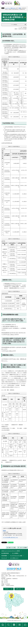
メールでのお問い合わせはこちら (10, 537)
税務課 (20, 8)
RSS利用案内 (4, 555)
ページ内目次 (14, 24)
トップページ (7, 8)
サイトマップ (4, 557)
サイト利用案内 (15, 553)
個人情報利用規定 (5, 553)
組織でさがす (13, 8)
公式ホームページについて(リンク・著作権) (10, 550)
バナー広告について (14, 557)
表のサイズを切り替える (14, 56)
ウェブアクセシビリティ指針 (16, 555)
